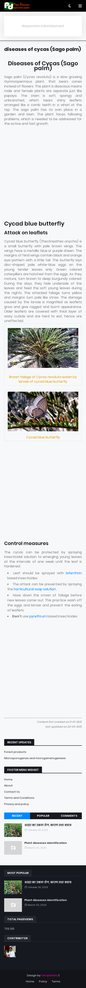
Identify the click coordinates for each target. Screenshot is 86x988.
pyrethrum (38, 616)
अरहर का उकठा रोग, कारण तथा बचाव (47, 825)
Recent (17, 816)
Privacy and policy (16, 804)
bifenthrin (74, 573)
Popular (43, 816)
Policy (43, 981)
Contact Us (12, 792)
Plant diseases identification (45, 843)
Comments (69, 816)
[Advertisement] (43, 174)
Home (8, 779)
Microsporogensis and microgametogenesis (35, 758)
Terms (56, 981)
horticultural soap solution (35, 589)
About (8, 785)
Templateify (49, 975)
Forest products (15, 752)
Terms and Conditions (19, 798)
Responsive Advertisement (43, 26)
